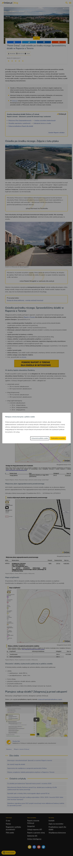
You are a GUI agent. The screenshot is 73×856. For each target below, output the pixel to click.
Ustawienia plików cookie (39, 438)
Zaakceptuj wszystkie (58, 438)
